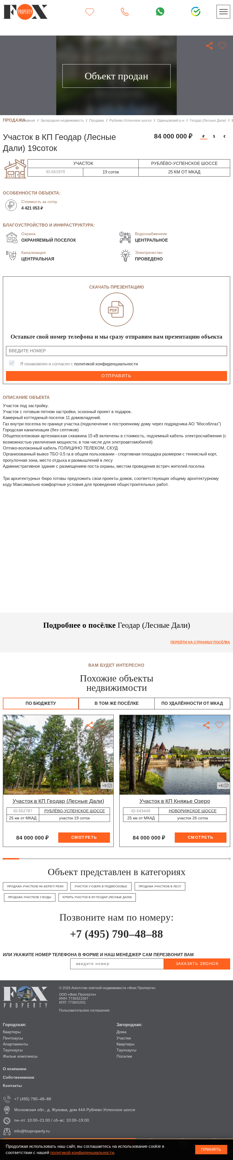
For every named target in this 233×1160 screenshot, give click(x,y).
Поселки (124, 1056)
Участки (123, 1038)
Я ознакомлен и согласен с (79, 364)
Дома (121, 1032)
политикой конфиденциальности (106, 364)
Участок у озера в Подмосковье (100, 886)
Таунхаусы (13, 1050)
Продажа (96, 120)
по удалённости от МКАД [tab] (192, 703)
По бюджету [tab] (41, 703)
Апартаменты (15, 1044)
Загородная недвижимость (62, 120)
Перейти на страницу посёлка (200, 642)
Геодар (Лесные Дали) (208, 120)
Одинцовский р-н (170, 120)
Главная (28, 120)
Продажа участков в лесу (160, 886)
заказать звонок (197, 964)
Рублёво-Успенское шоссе (74, 811)
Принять (211, 1149)
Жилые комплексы (20, 1056)
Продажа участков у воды (29, 897)
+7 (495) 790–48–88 (116, 934)
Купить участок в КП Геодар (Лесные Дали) (97, 897)
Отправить (116, 376)
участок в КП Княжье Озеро (175, 801)
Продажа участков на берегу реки (35, 886)
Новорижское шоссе (193, 811)
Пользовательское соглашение (84, 1010)
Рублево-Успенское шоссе (130, 120)
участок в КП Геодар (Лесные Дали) (58, 801)
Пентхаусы (13, 1038)
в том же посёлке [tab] (117, 703)
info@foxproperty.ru (32, 1131)
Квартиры (12, 1032)
